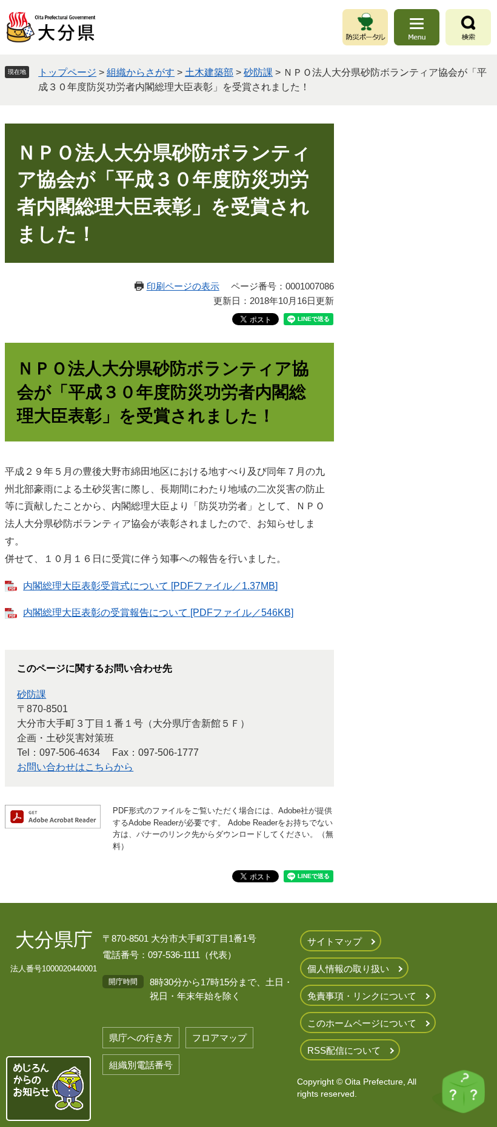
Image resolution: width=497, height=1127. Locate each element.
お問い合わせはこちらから (75, 767)
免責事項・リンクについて (361, 996)
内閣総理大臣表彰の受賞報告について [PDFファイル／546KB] (158, 612)
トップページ (67, 72)
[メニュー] (416, 27)
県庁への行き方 (141, 1038)
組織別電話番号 (141, 1065)
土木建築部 (209, 72)
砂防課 (258, 72)
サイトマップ (334, 941)
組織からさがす (141, 72)
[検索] (468, 27)
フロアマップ (219, 1038)
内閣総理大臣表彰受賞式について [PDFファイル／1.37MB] (150, 586)
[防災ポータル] (365, 27)
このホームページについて (361, 1023)
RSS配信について (344, 1050)
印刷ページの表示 (183, 286)
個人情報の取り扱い (348, 968)
